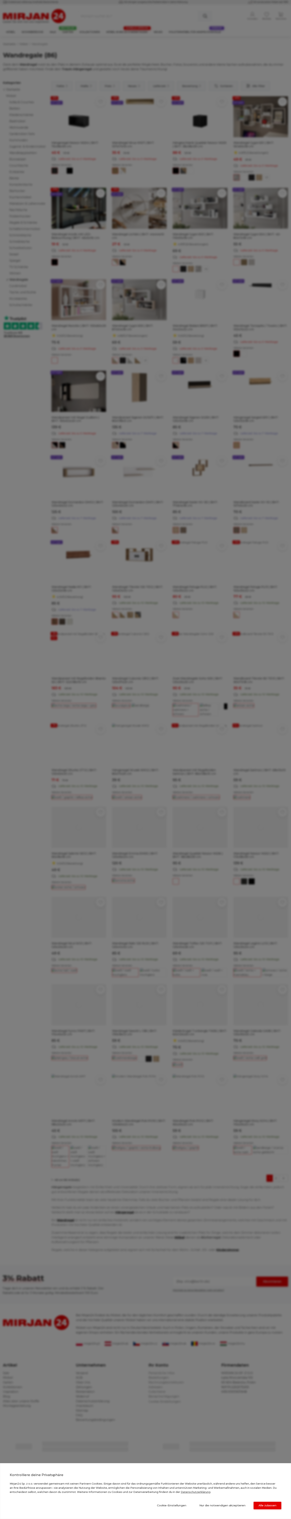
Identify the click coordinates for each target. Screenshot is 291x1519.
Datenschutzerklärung (195, 1491)
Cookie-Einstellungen (171, 1505)
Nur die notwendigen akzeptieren (222, 1505)
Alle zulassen (267, 1505)
